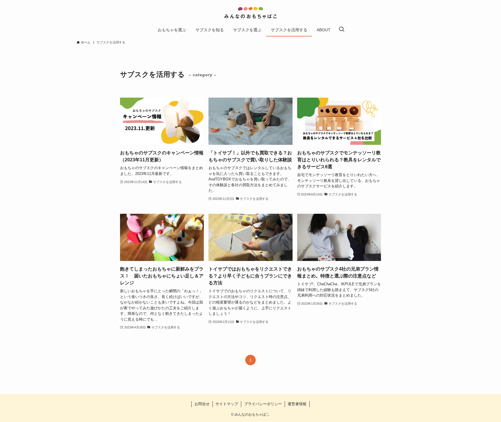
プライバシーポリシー (263, 404)
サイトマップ (226, 404)
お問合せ (202, 404)
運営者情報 (297, 404)
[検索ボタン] (341, 29)
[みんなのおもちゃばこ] (250, 13)
